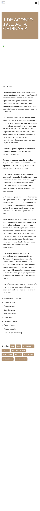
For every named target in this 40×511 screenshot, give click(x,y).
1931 (12, 346)
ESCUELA (6, 350)
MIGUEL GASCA (7, 354)
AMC (18, 346)
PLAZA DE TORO (8, 359)
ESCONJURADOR (28, 346)
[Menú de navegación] (36, 3)
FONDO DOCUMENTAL (18, 350)
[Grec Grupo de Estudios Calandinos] (4, 2)
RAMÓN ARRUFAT (21, 359)
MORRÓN (18, 354)
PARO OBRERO (28, 354)
